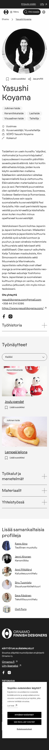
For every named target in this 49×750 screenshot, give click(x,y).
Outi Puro (21, 609)
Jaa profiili (38, 79)
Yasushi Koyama (23, 19)
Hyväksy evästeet (24, 715)
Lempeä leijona (16, 452)
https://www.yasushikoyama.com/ (23, 308)
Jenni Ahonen (23, 556)
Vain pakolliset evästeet (24, 722)
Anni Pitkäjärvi (23, 569)
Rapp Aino (21, 543)
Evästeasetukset (24, 729)
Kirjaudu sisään (28, 4)
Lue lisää (10, 706)
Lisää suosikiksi (18, 79)
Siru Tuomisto (23, 582)
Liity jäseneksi (10, 666)
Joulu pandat (14, 402)
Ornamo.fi (8, 662)
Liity (44, 4)
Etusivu (5, 19)
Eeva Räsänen (23, 595)
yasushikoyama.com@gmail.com (21, 299)
